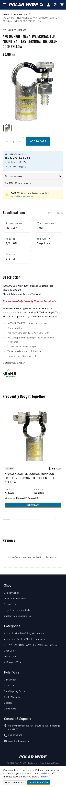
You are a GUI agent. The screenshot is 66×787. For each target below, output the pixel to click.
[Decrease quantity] (7, 142)
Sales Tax (9, 685)
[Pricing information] (13, 55)
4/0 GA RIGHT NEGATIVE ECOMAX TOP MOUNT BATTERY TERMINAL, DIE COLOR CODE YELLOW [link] (31, 19)
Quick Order (10, 679)
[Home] (23, 4)
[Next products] (61, 519)
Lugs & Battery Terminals (17, 610)
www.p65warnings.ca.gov (22, 196)
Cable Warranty (12, 696)
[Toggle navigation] (4, 4)
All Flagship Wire (12, 662)
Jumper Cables (11, 592)
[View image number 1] (7, 128)
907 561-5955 (15, 735)
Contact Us (10, 708)
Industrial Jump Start (15, 598)
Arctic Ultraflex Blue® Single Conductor (24, 633)
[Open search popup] (41, 4)
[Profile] (48, 4)
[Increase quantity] (20, 142)
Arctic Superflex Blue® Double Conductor (25, 639)
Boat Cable (10, 650)
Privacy (44, 776)
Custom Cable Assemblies (17, 615)
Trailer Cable (10, 656)
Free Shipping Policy (14, 691)
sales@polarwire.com (19, 740)
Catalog (8, 702)
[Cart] (62, 4)
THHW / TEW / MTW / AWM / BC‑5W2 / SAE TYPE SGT (31, 644)
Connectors (10, 604)
